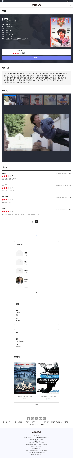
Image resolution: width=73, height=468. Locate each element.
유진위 (18, 313)
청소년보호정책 (45, 422)
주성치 (8, 39)
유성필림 (18, 347)
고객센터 (27, 422)
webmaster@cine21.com (38, 452)
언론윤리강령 (32, 424)
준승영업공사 (20, 341)
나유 (11, 36)
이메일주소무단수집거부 (56, 422)
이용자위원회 (40, 424)
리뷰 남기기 (37, 57)
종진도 (15, 39)
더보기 (36, 292)
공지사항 (5, 422)
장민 (23, 39)
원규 (7, 36)
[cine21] (36, 4)
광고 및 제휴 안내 (19, 422)
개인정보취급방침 (35, 422)
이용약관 (66, 422)
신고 (70, 173)
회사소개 (11, 422)
